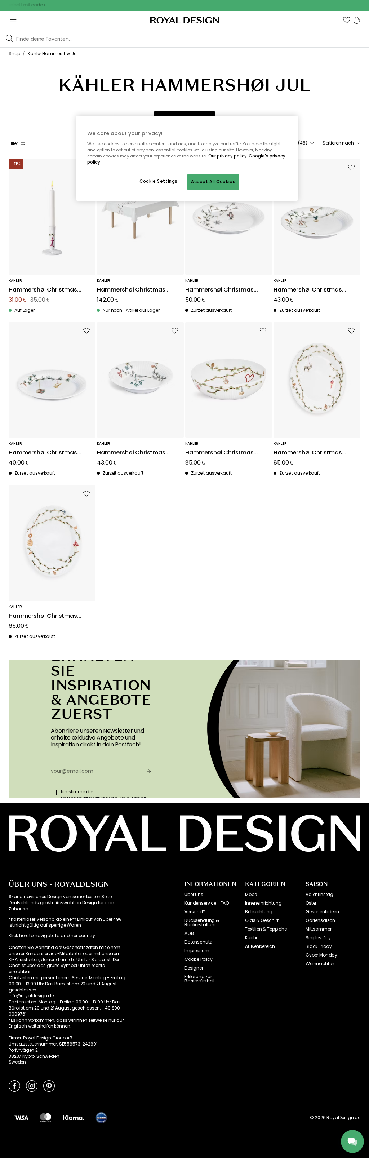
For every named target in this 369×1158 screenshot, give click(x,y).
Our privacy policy (227, 156)
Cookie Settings (158, 181)
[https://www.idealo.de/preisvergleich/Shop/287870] (101, 1117)
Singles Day (318, 938)
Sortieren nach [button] (338, 143)
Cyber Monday (321, 955)
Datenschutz (198, 942)
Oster (311, 903)
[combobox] (341, 143)
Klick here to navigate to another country (52, 936)
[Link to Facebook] (14, 1085)
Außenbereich (260, 946)
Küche (251, 938)
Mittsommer (318, 929)
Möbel (251, 894)
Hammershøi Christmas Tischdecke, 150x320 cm (131, 290)
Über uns (193, 894)
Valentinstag (319, 894)
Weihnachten (320, 964)
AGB (189, 933)
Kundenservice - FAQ (206, 903)
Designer (193, 968)
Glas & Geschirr (262, 920)
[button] (346, 20)
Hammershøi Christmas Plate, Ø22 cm (308, 290)
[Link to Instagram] (31, 1085)
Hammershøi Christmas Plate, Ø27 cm (219, 290)
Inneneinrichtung (263, 903)
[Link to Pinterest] (49, 1085)
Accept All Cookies (213, 182)
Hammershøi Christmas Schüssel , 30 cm (219, 453)
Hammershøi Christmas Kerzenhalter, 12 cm (43, 290)
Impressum (196, 951)
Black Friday (319, 946)
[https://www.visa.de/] (21, 1118)
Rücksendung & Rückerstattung (201, 922)
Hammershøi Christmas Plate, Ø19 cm (43, 453)
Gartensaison (320, 920)
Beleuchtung (258, 912)
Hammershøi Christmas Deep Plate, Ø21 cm (131, 453)
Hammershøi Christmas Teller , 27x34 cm (308, 453)
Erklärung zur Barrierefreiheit (199, 979)
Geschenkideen (322, 912)
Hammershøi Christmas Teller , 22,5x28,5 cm (43, 616)
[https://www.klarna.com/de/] (73, 1118)
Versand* (194, 912)
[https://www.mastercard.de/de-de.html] (46, 1118)
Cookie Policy (198, 959)
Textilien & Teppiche (266, 929)
